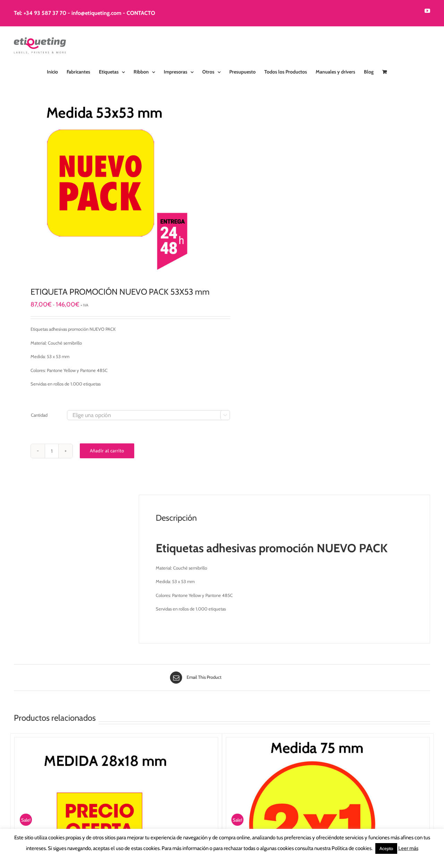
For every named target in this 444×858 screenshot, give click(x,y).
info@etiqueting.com (96, 13)
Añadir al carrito (107, 451)
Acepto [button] (386, 848)
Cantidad (39, 415)
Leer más (408, 848)
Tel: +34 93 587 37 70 (40, 13)
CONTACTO (141, 13)
